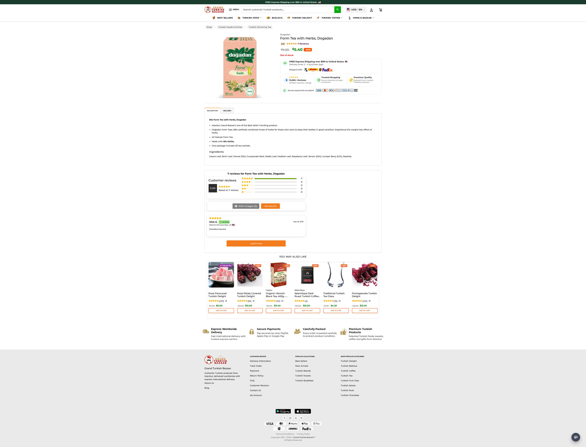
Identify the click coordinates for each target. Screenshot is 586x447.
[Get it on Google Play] (283, 411)
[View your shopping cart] (380, 10)
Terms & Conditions (285, 434)
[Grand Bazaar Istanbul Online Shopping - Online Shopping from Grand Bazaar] (214, 9)
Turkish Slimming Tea (260, 27)
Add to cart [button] (278, 310)
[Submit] (337, 9)
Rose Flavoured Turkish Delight (217, 295)
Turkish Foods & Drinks (230, 27)
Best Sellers (225, 18)
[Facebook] (284, 418)
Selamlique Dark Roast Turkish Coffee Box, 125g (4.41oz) (306, 295)
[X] (296, 418)
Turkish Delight (302, 18)
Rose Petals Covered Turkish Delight (249, 295)
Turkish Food (250, 18)
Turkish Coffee (331, 18)
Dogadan (285, 34)
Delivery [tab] (227, 111)
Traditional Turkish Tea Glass (334, 295)
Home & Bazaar (362, 18)
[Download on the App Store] (302, 411)
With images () (247, 206)
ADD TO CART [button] (221, 310)
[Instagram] (290, 418)
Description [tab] (212, 111)
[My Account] (371, 10)
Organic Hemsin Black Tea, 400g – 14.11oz (276, 295)
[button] (234, 9)
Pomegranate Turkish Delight (364, 295)
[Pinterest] (301, 418)
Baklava (277, 18)
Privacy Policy (303, 434)
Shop (209, 27)
